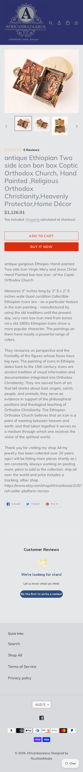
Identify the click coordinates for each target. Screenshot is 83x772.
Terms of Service (22, 666)
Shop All (15, 655)
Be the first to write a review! (41, 594)
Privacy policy (19, 678)
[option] (23, 123)
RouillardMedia (41, 758)
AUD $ (40, 705)
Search (14, 643)
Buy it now (41, 247)
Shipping (32, 219)
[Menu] (76, 22)
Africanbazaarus (38, 753)
